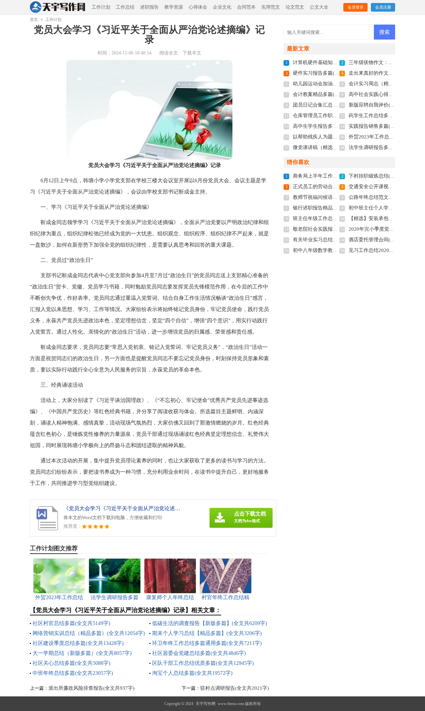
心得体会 (198, 7)
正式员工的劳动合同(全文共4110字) (332, 186)
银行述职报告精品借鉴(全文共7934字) (335, 207)
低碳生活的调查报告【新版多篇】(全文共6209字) (209, 623)
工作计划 (101, 7)
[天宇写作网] (58, 7)
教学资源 (173, 7)
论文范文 (295, 7)
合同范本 (246, 7)
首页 (34, 19)
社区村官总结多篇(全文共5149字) (71, 623)
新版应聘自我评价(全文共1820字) (385, 105)
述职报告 (149, 7)
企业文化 (222, 7)
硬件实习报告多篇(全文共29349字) (331, 73)
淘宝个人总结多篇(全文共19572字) (192, 673)
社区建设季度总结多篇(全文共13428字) (78, 643)
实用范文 (270, 7)
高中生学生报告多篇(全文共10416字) (333, 126)
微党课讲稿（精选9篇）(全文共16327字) (337, 147)
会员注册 (383, 7)
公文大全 (319, 7)
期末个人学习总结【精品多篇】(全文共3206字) (207, 633)
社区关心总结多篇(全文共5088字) (71, 663)
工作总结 (125, 7)
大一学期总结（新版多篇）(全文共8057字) (82, 653)
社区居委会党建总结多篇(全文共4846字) (199, 653)
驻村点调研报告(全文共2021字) (234, 688)
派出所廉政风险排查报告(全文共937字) (91, 688)
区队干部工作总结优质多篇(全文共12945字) (203, 663)
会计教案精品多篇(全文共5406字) (330, 94)
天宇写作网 (205, 703)
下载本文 (192, 52)
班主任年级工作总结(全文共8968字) (332, 218)
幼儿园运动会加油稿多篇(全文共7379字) (337, 83)
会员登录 (356, 7)
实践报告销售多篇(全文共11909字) (387, 126)
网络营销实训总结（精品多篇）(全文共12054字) (89, 633)
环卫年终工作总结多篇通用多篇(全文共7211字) (207, 643)
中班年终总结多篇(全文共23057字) (73, 673)
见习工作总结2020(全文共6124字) (386, 250)
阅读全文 (168, 52)
